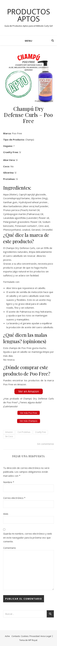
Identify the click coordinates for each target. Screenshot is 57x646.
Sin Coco (9, 436)
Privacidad (34, 636)
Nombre (8, 482)
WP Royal (32, 640)
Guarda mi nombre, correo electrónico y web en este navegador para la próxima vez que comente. (27, 537)
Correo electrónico (14, 497)
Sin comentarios (45, 443)
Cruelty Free (40, 432)
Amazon (9, 432)
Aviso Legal (45, 636)
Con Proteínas (24, 432)
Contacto (16, 636)
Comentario (9, 547)
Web (5, 513)
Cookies (25, 636)
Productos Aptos (28, 15)
